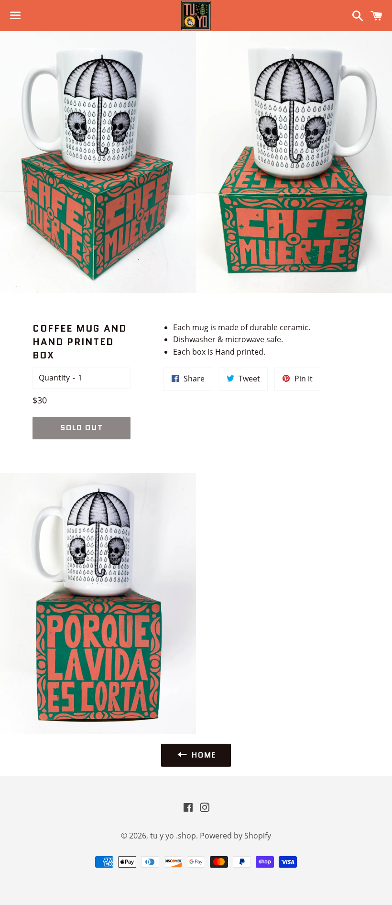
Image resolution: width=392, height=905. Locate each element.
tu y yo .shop (173, 835)
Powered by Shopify (235, 835)
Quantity (54, 377)
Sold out (81, 427)
